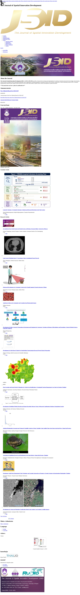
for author (5, 564)
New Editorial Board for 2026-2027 (9, 91)
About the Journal (9, 41)
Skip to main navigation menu (15, 1)
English (4, 529)
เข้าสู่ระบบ (5, 51)
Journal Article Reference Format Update (9, 99)
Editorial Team (8, 43)
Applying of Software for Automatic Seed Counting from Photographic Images (19, 303)
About (4, 40)
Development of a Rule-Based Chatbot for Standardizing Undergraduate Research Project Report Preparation (26, 350)
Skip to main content (4, 1)
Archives (5, 36)
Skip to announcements (35, 1)
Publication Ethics (6, 39)
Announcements (6, 38)
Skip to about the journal (26, 1)
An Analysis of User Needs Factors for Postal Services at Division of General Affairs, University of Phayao (25, 228)
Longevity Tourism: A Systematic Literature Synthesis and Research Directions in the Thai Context (24, 209)
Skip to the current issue (45, 1)
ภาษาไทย (5, 530)
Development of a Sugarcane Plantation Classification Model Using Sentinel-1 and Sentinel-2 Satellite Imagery (26, 509)
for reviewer (5, 565)
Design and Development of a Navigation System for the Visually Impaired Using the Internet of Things (25, 287)
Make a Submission (4, 523)
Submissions (8, 42)
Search (1, 48)
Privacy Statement (9, 44)
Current (4, 35)
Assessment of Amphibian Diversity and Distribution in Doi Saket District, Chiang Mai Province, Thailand (25, 455)
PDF (6, 214)
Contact (7, 45)
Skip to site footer (53, 1)
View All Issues (3, 516)
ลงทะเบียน (5, 50)
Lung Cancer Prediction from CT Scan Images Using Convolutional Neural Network (21, 258)
